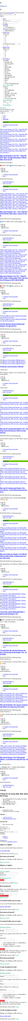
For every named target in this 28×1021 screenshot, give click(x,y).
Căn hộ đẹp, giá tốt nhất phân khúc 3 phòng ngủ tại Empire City (12, 613)
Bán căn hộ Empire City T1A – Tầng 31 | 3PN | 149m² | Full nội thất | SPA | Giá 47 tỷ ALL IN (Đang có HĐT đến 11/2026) (14, 278)
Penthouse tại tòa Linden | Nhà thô (12, 367)
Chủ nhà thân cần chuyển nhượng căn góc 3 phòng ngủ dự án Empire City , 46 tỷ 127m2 (13, 652)
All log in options (5, 871)
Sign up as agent (4, 862)
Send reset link (4, 895)
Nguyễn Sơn (10, 12)
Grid (4, 116)
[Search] (15, 14)
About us (5, 836)
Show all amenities (8, 85)
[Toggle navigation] (1, 2)
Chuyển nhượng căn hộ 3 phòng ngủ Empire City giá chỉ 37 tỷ (12, 325)
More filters (6, 59)
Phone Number (3, 828)
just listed (5, 122)
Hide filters (3, 108)
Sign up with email (5, 906)
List (4, 117)
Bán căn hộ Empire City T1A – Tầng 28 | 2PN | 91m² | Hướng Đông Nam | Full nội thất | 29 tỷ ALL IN (13, 158)
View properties (13, 125)
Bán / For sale (7, 183)
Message (2, 832)
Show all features (8, 100)
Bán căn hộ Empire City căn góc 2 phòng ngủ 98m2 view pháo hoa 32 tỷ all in (13, 706)
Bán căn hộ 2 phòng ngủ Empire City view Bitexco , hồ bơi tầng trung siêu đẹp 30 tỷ (13, 490)
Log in (2, 880)
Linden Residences (8, 182)
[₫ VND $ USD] (2, 113)
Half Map (5, 119)
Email (1, 830)
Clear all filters (7, 105)
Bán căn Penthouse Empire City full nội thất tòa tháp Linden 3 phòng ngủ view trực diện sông (13, 556)
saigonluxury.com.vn (12, 841)
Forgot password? (5, 878)
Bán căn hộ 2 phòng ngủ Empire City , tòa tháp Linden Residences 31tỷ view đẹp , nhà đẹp (14, 431)
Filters (2, 16)
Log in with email (5, 851)
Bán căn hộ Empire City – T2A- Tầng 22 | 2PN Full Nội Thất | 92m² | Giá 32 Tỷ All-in (14, 214)
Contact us (5, 837)
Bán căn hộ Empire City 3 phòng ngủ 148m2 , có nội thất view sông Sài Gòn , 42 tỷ (14, 759)
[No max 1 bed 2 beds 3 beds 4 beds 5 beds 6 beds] (5, 45)
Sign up (16, 853)
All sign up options (5, 927)
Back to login (4, 897)
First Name (3, 827)
